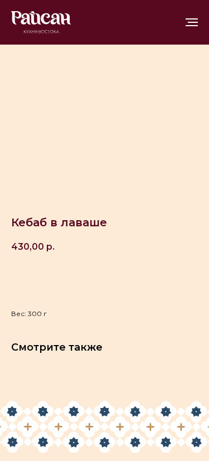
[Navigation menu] (192, 22)
